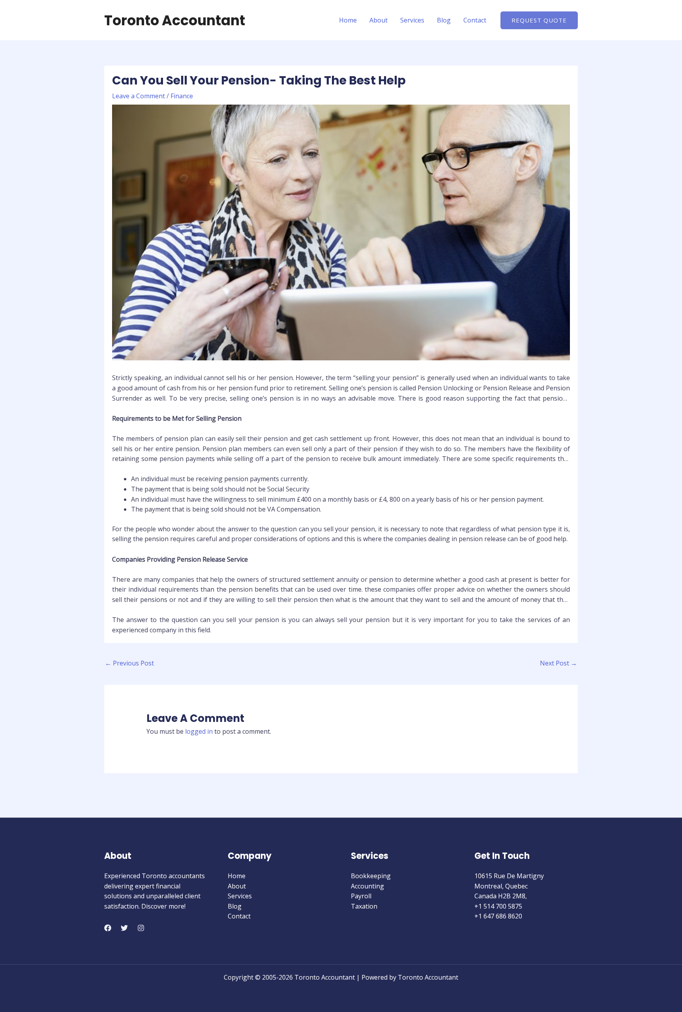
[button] (539, 20)
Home (348, 20)
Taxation (364, 906)
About (378, 20)
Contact (474, 20)
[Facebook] (107, 927)
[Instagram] (140, 927)
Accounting (367, 886)
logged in (199, 731)
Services (412, 20)
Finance (181, 96)
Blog (444, 20)
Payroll (361, 896)
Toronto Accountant (174, 20)
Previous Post (129, 663)
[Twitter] (124, 927)
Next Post (558, 663)
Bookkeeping (371, 875)
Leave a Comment (138, 96)
